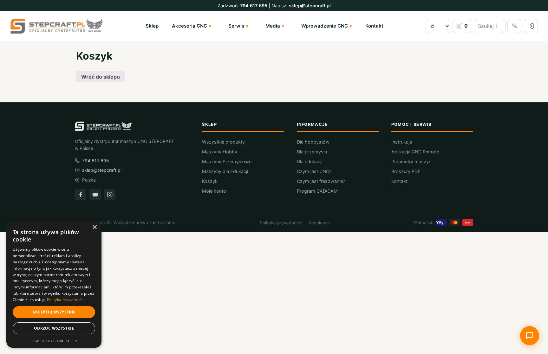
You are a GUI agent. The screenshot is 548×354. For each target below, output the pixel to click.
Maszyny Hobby (219, 151)
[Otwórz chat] (529, 335)
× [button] (94, 227)
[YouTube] (95, 194)
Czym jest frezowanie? (321, 181)
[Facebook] (80, 194)
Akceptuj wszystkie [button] (53, 312)
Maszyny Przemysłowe (226, 161)
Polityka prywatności (281, 222)
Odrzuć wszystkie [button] (54, 328)
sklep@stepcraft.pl (310, 5)
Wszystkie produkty (223, 142)
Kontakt (374, 26)
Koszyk (210, 181)
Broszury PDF (405, 171)
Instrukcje (401, 142)
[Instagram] (109, 194)
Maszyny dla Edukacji (225, 171)
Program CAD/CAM (317, 191)
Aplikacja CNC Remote (415, 151)
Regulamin (319, 222)
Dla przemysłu (312, 151)
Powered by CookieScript (54, 340)
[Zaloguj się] (531, 26)
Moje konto (214, 191)
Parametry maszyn (411, 161)
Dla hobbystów (313, 142)
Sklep (152, 26)
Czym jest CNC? (314, 171)
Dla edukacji (309, 161)
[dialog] (53, 284)
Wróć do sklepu (100, 77)
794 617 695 (253, 5)
